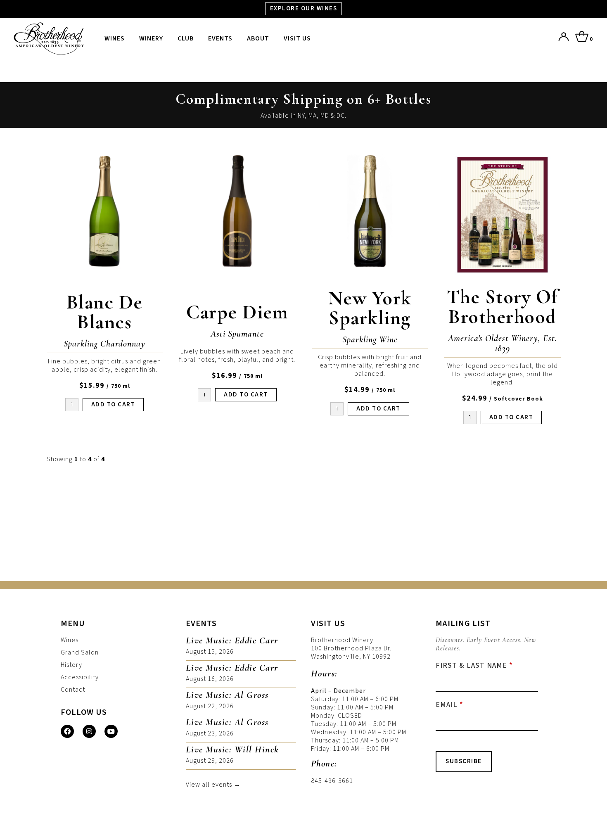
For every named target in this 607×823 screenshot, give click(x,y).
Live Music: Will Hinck (232, 749)
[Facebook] (67, 731)
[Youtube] (111, 731)
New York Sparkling (370, 308)
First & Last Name (471, 666)
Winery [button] (151, 38)
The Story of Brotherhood (502, 307)
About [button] (258, 38)
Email (447, 705)
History (71, 665)
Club (186, 38)
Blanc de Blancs (104, 312)
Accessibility (80, 677)
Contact (73, 689)
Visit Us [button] (297, 38)
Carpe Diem (237, 312)
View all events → (213, 784)
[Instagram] (89, 731)
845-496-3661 (332, 780)
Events (220, 38)
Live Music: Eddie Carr (232, 640)
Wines (114, 38)
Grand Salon (80, 652)
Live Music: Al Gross (227, 695)
